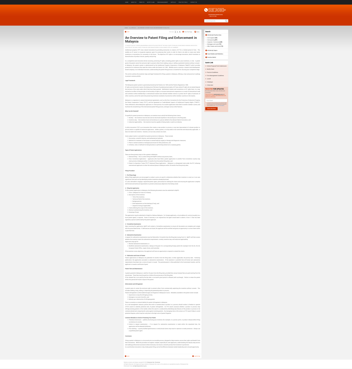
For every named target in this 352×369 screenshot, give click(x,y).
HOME (126, 27)
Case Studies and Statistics (215, 54)
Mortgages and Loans (214, 44)
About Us (133, 2)
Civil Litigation (212, 38)
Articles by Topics (212, 50)
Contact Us (193, 2)
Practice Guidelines (212, 72)
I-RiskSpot (210, 82)
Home (126, 2)
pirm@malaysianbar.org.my (139, 366)
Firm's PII (141, 2)
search (226, 20)
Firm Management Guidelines (215, 75)
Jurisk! (209, 79)
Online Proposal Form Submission (217, 66)
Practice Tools (183, 2)
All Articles (132, 27)
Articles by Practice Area (214, 35)
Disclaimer (157, 362)
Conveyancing (212, 40)
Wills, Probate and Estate (215, 46)
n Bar (153, 362)
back (128, 31)
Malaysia (149, 362)
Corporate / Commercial (214, 42)
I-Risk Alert (210, 85)
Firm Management (162, 2)
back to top (197, 356)
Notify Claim (150, 2)
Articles (173, 2)
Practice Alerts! (211, 57)
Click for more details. (220, 105)
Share (197, 32)
